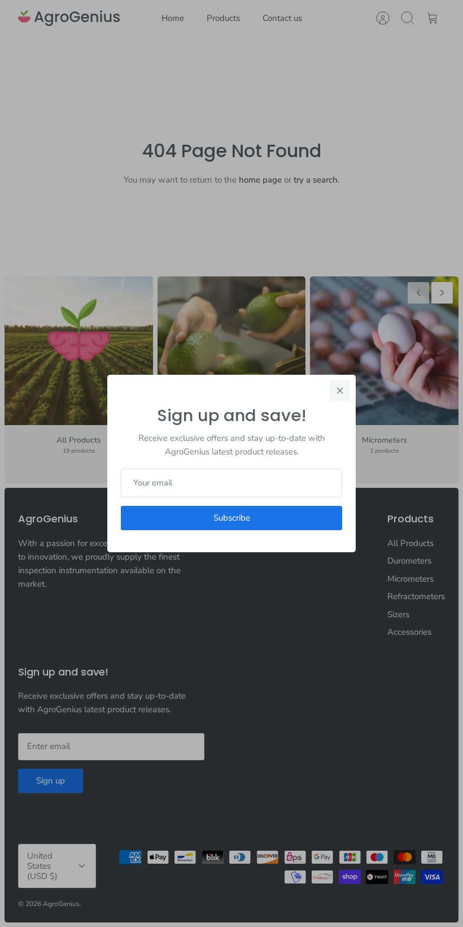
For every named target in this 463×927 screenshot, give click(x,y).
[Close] (340, 390)
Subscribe (231, 517)
